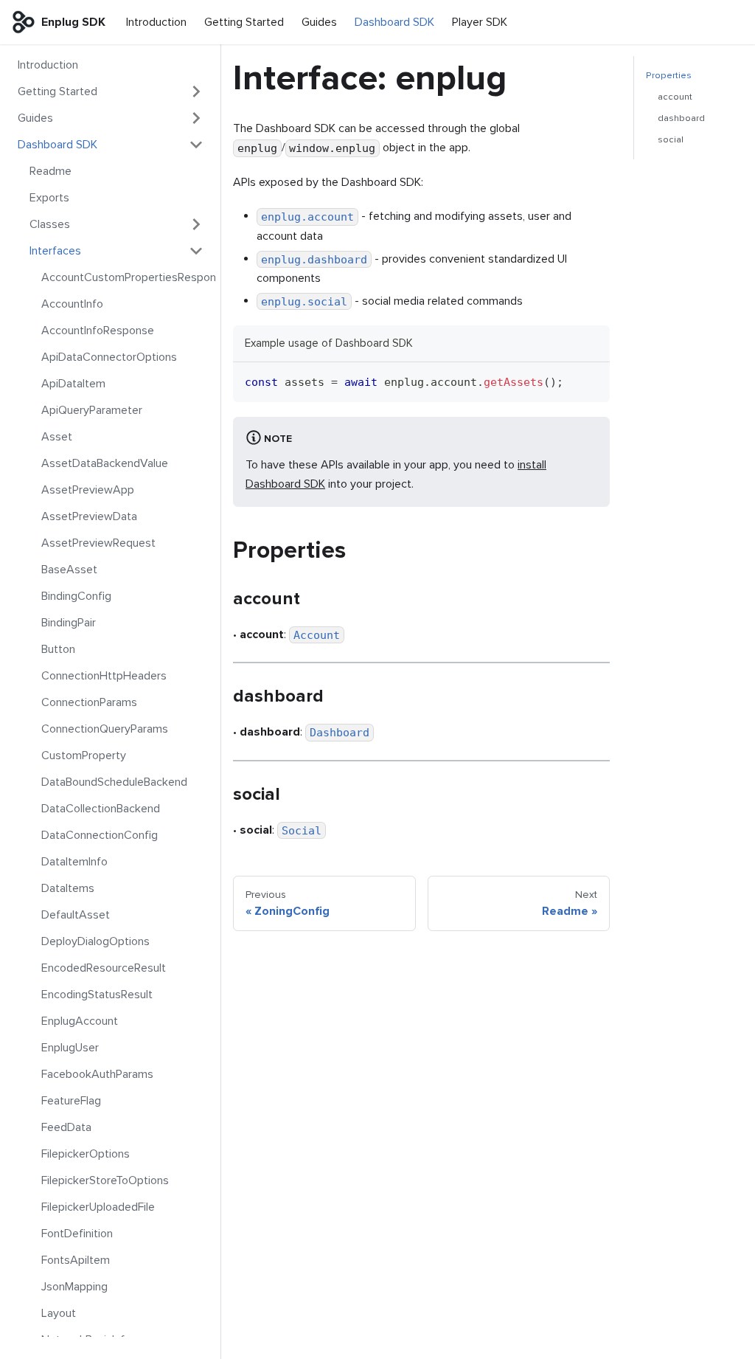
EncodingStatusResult (97, 994)
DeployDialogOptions (95, 941)
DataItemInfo (74, 861)
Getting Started (244, 22)
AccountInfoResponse (97, 330)
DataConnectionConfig (99, 835)
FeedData (66, 1127)
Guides (319, 22)
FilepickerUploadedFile (98, 1207)
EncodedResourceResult (103, 968)
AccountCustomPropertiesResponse (128, 277)
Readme (50, 171)
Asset (56, 436)
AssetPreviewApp (87, 490)
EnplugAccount (79, 1021)
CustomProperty (83, 755)
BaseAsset (69, 569)
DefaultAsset (75, 914)
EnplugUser (70, 1047)
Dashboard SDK (394, 22)
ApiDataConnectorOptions (109, 357)
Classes (49, 224)
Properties (669, 75)
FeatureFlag (71, 1100)
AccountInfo (72, 304)
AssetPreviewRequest (98, 543)
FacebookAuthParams (97, 1074)
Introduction (156, 22)
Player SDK (479, 22)
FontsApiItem (75, 1260)
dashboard (681, 118)
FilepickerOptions (85, 1154)
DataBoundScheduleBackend (114, 782)
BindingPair (68, 622)
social (670, 139)
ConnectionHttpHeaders (104, 675)
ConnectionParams (89, 702)
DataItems (67, 888)
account (675, 97)
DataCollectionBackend (100, 808)
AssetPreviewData (89, 516)
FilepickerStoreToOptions (105, 1180)
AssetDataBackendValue (104, 463)
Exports (49, 197)
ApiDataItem (73, 383)
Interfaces (55, 250)
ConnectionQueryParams (104, 729)
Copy (587, 378)
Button (58, 649)
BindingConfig (76, 596)
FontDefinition (77, 1233)
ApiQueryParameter (91, 410)
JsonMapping (74, 1286)
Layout (58, 1313)
